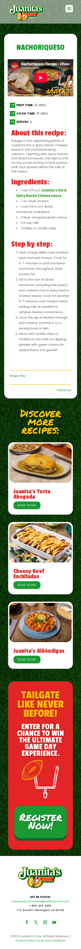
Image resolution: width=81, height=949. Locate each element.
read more (27, 505)
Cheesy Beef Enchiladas (29, 574)
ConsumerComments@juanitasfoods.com (40, 901)
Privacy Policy (25, 941)
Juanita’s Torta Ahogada (32, 494)
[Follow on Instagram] (45, 922)
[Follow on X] (36, 922)
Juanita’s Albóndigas (39, 650)
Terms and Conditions (50, 941)
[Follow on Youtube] (54, 922)
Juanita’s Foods (31, 936)
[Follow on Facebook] (27, 922)
